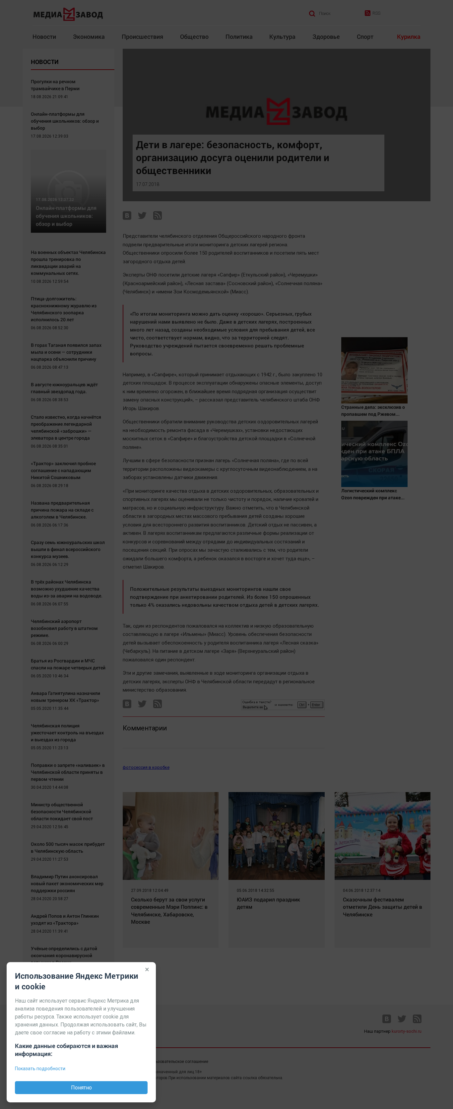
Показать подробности (40, 1068)
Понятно (81, 1087)
